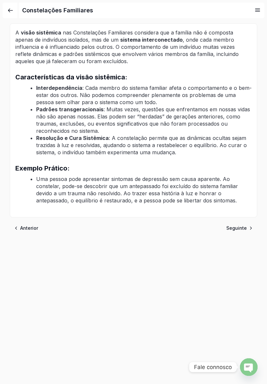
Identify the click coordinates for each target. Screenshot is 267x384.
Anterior (29, 228)
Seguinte (236, 228)
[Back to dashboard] (10, 10)
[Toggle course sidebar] (257, 10)
